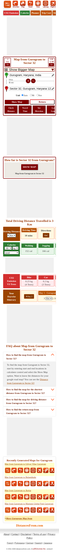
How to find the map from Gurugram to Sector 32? (26, 357)
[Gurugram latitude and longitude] (33, 470)
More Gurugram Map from (19, 518)
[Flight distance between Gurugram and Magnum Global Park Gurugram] (39, 510)
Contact (15, 534)
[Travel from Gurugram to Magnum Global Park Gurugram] (20, 510)
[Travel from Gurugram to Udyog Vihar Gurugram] (20, 470)
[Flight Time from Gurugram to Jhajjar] (46, 497)
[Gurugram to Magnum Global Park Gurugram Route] (52, 510)
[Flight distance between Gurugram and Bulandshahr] (39, 484)
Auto (25, 95)
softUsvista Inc (39, 549)
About (6, 534)
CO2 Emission (11, 13)
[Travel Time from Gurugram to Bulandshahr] (27, 484)
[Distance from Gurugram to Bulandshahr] (8, 484)
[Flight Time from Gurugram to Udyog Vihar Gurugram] (46, 470)
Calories (25, 13)
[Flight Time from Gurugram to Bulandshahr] (46, 484)
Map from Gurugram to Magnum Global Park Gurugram (29, 504)
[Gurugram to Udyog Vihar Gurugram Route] (52, 470)
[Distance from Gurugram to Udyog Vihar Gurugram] (8, 470)
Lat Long (53, 109)
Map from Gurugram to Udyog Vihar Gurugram (25, 464)
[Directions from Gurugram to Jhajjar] (14, 497)
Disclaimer (26, 534)
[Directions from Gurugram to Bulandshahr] (14, 484)
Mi (33, 95)
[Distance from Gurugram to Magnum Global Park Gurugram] (8, 510)
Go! (46, 235)
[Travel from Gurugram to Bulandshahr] (20, 484)
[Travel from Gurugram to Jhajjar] (20, 497)
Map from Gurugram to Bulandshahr (20, 477)
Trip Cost (46, 13)
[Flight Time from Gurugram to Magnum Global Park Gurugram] (46, 510)
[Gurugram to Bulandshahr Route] (52, 484)
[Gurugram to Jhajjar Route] (52, 497)
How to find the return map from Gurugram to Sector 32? (22, 411)
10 (51, 62)
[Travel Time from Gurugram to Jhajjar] (27, 497)
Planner (35, 13)
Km (7, 62)
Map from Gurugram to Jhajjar (18, 490)
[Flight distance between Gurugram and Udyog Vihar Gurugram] (39, 470)
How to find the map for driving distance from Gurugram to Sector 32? (26, 401)
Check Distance (11, 109)
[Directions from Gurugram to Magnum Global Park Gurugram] (14, 510)
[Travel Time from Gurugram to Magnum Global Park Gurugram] (27, 510)
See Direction (39, 109)
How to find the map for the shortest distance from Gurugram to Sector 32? (25, 391)
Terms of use (39, 534)
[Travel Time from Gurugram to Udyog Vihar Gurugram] (27, 470)
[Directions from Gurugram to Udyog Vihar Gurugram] (14, 470)
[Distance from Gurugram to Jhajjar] (8, 497)
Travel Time (25, 109)
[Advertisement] (29, 36)
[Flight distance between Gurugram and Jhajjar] (39, 497)
